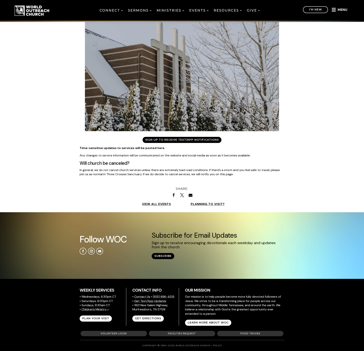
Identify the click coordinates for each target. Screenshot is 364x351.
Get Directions (148, 318)
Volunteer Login (114, 333)
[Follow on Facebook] (83, 251)
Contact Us (142, 297)
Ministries (169, 10)
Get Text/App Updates (150, 301)
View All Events (156, 204)
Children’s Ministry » (95, 309)
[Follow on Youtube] (99, 251)
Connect (110, 10)
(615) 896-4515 (163, 297)
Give (252, 10)
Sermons (138, 10)
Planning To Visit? (208, 204)
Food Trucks (250, 333)
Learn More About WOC (208, 322)
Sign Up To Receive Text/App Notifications (182, 139)
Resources (226, 10)
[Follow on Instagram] (91, 251)
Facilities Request (182, 333)
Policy (217, 345)
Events (197, 10)
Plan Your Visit (95, 318)
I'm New (315, 9)
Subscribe (163, 256)
